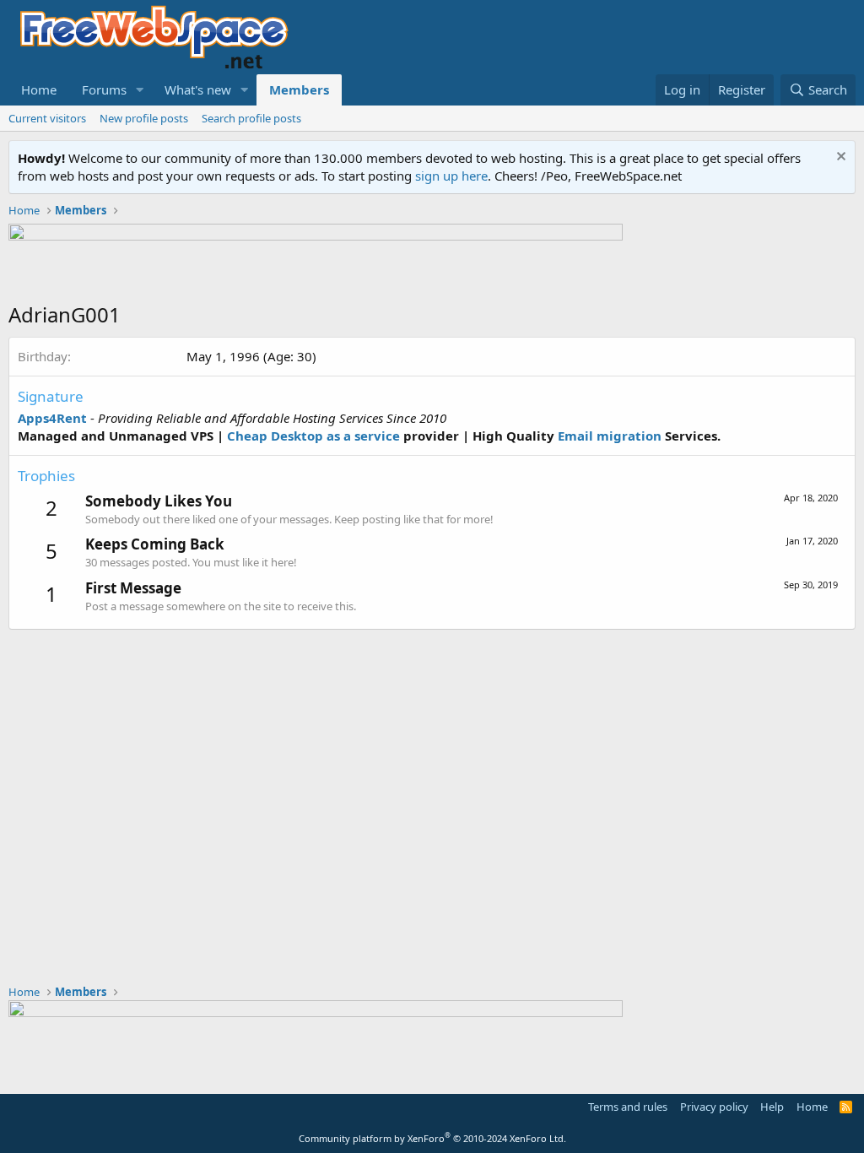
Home (39, 89)
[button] (140, 90)
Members (299, 89)
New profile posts (144, 118)
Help (772, 1106)
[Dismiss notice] (839, 158)
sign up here (451, 175)
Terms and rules (627, 1106)
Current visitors (47, 118)
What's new (198, 89)
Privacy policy (714, 1106)
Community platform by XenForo (432, 1138)
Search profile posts (251, 118)
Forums (104, 89)
